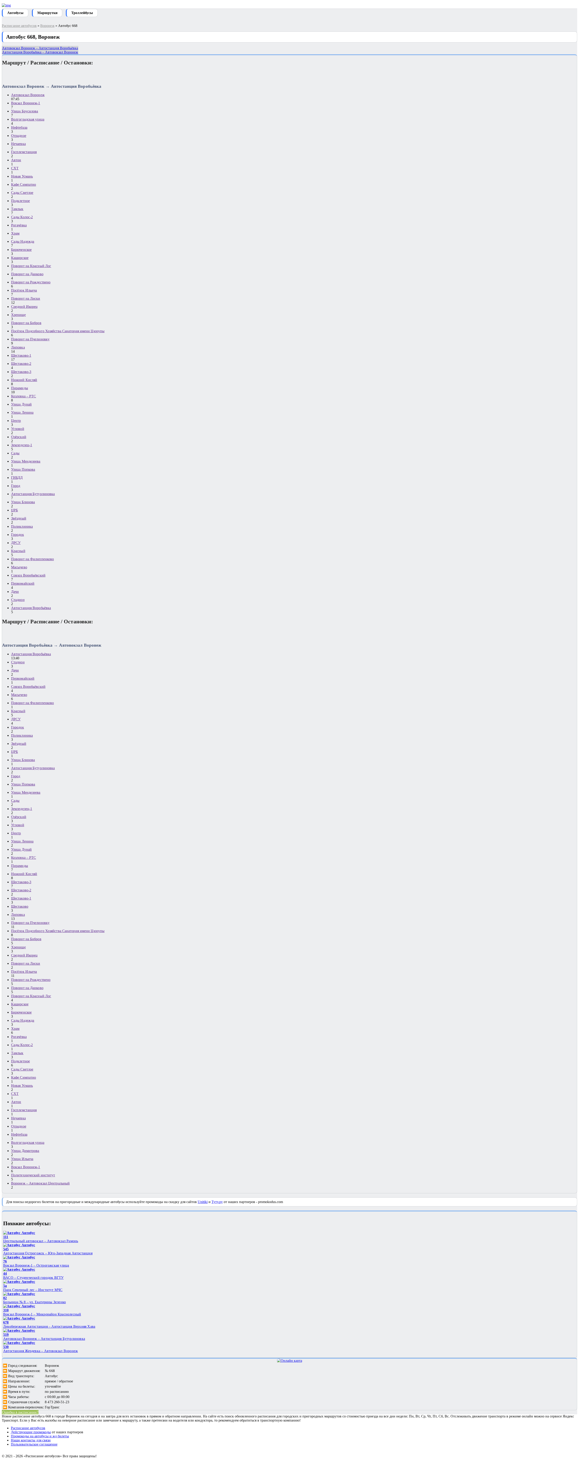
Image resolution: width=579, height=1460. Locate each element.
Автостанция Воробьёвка (31, 608)
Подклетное (20, 201)
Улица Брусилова (24, 111)
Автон (16, 160)
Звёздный (18, 518)
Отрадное (18, 136)
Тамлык (17, 209)
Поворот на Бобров (26, 323)
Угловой (17, 429)
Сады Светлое (22, 193)
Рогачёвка (19, 225)
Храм (15, 233)
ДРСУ (16, 543)
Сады (15, 453)
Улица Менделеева (25, 461)
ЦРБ (14, 510)
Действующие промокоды (31, 1432)
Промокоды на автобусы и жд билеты (40, 1436)
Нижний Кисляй (24, 380)
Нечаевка (18, 144)
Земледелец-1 (21, 445)
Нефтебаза (19, 127)
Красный (18, 551)
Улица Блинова (23, 502)
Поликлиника (22, 526)
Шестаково (19, 906)
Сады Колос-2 (22, 217)
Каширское (19, 258)
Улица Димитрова (25, 1151)
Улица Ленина (22, 412)
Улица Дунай (21, 404)
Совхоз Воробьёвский (28, 575)
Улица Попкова (23, 469)
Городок (17, 535)
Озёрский (18, 437)
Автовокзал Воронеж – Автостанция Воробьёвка (40, 48)
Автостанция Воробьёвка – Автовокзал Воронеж (40, 52)
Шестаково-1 (21, 355)
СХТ (15, 168)
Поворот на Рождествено (30, 282)
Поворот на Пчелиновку (30, 339)
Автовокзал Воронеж (28, 95)
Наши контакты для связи (31, 1440)
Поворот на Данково (27, 274)
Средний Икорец (24, 307)
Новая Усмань (22, 176)
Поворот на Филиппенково (32, 559)
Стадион (18, 600)
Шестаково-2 (21, 364)
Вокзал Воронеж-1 (25, 103)
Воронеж (47, 26)
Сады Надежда (22, 241)
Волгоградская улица (27, 119)
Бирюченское (21, 250)
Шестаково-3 (21, 372)
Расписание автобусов (19, 26)
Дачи (15, 591)
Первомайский (22, 583)
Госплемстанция (24, 152)
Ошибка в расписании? (20, 1412)
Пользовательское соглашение (34, 1444)
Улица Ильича (22, 1159)
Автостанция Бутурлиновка (33, 494)
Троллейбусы (82, 13)
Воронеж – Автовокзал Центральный (40, 1183)
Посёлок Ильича (24, 290)
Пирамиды (19, 388)
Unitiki (203, 1202)
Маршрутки (47, 13)
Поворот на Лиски (25, 298)
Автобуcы (15, 13)
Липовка (18, 347)
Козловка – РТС (23, 396)
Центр (16, 421)
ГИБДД (17, 478)
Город (15, 486)
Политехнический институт (33, 1175)
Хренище (18, 315)
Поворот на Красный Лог (31, 266)
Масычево (19, 567)
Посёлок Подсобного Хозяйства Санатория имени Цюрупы (57, 331)
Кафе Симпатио (23, 184)
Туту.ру (217, 1202)
